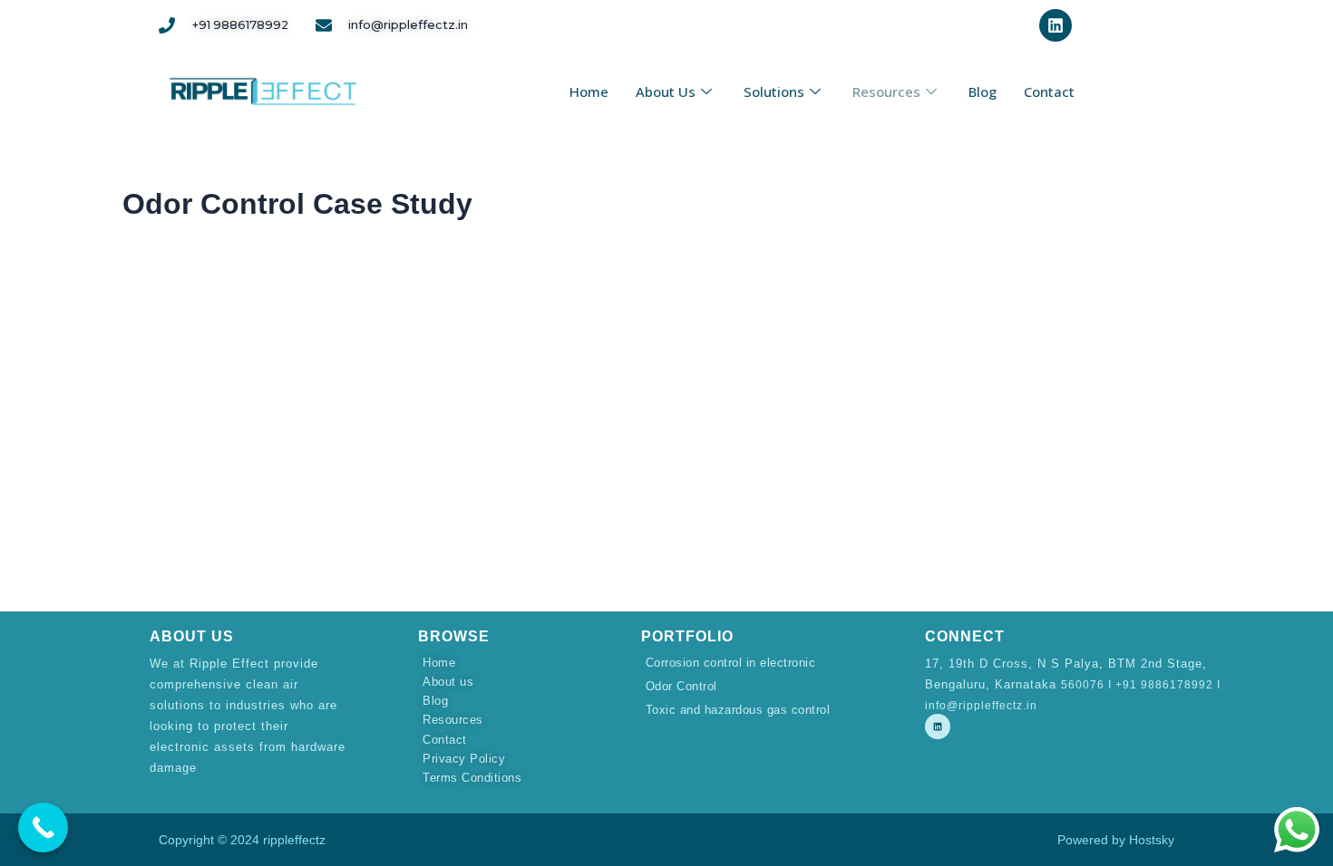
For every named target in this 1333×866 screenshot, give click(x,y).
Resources (886, 91)
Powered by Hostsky (1115, 839)
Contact (1049, 91)
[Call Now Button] (43, 827)
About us (666, 91)
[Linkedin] (937, 726)
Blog (982, 91)
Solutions (774, 91)
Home (588, 91)
